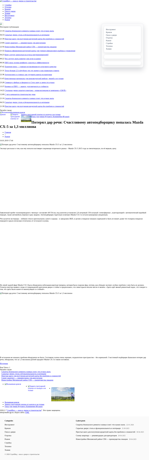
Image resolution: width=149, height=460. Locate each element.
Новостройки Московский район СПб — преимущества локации (31, 47)
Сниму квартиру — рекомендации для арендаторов (25, 43)
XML (27, 412)
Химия (7, 13)
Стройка (8, 5)
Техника (8, 18)
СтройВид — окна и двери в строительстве (24, 410)
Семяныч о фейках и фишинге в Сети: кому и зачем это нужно (29, 82)
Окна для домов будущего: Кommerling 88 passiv (50, 117)
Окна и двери (10, 11)
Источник (4, 363)
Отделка (8, 7)
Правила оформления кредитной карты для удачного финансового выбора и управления (40, 51)
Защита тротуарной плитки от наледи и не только (41, 114)
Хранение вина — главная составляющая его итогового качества (30, 67)
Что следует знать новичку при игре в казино (23, 59)
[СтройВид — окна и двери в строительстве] (18, 1)
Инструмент (9, 15)
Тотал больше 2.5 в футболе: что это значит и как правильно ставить (32, 71)
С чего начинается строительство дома (20, 94)
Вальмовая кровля (17, 112)
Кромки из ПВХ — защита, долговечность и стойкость (26, 86)
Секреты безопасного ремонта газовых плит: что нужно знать (29, 31)
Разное (7, 20)
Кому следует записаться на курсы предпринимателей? (27, 55)
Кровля (7, 9)
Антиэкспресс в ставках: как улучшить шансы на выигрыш (28, 75)
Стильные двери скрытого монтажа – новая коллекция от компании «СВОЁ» (35, 90)
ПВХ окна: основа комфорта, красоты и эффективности (27, 63)
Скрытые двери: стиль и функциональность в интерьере (27, 35)
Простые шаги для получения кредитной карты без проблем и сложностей (34, 39)
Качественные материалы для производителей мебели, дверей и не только (34, 79)
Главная (8, 132)
